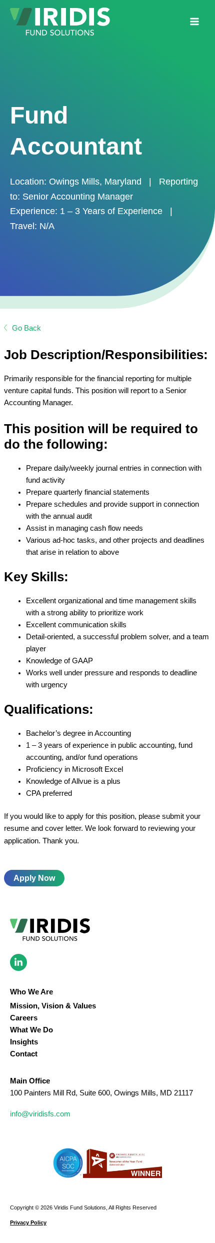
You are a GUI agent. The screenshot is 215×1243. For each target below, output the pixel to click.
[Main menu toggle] (194, 21)
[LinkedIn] (18, 962)
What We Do (31, 1030)
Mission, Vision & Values (53, 1006)
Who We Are (31, 992)
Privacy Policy (28, 1222)
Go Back (26, 328)
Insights (24, 1042)
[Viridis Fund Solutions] (60, 22)
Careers (24, 1018)
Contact (24, 1054)
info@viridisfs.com (40, 1114)
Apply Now (34, 878)
